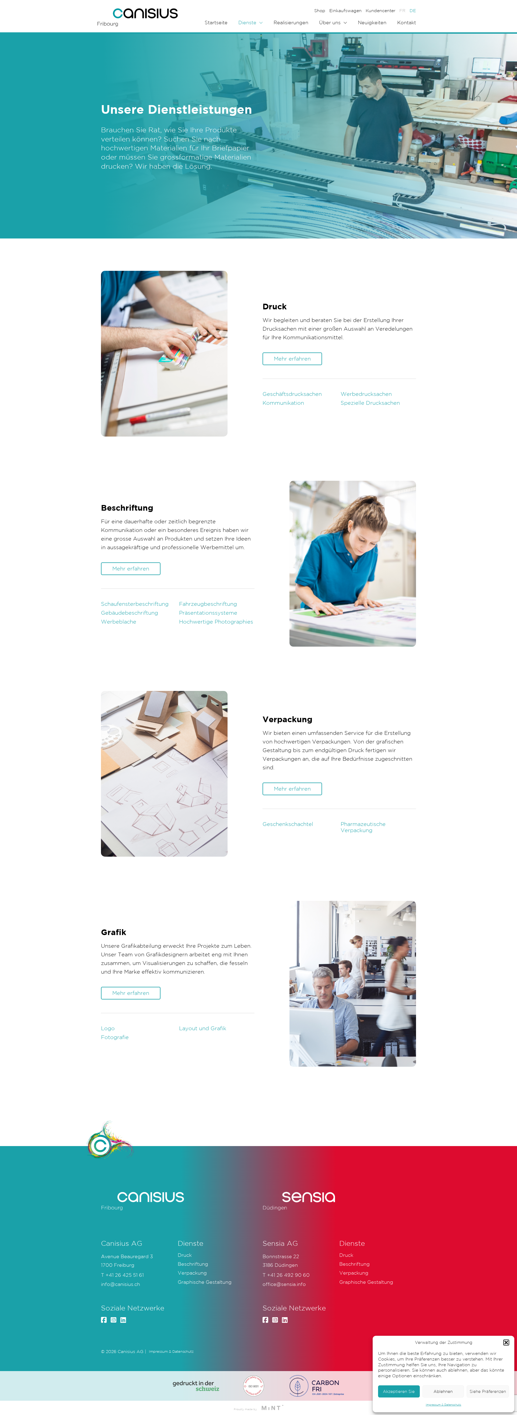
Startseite (216, 22)
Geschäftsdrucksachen (292, 394)
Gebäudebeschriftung (129, 613)
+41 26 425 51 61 (125, 1275)
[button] (506, 1342)
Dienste (247, 22)
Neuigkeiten (372, 22)
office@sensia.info (284, 1284)
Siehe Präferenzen (488, 1391)
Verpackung (192, 1272)
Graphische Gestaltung (205, 1282)
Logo (108, 1028)
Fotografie (115, 1037)
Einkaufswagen (345, 10)
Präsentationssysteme (208, 613)
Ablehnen (443, 1391)
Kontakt (406, 22)
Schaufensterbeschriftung (135, 604)
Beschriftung (193, 1264)
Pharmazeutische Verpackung (363, 827)
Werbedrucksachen (366, 394)
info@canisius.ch (120, 1284)
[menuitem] (402, 10)
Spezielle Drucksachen (370, 403)
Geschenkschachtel (288, 824)
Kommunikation (283, 403)
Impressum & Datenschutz (443, 1404)
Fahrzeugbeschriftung (208, 604)
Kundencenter (380, 10)
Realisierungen (291, 22)
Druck (185, 1255)
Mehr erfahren (292, 359)
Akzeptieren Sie (399, 1391)
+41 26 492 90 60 (288, 1275)
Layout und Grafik (202, 1028)
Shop (319, 10)
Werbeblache (118, 622)
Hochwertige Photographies (216, 622)
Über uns (330, 22)
